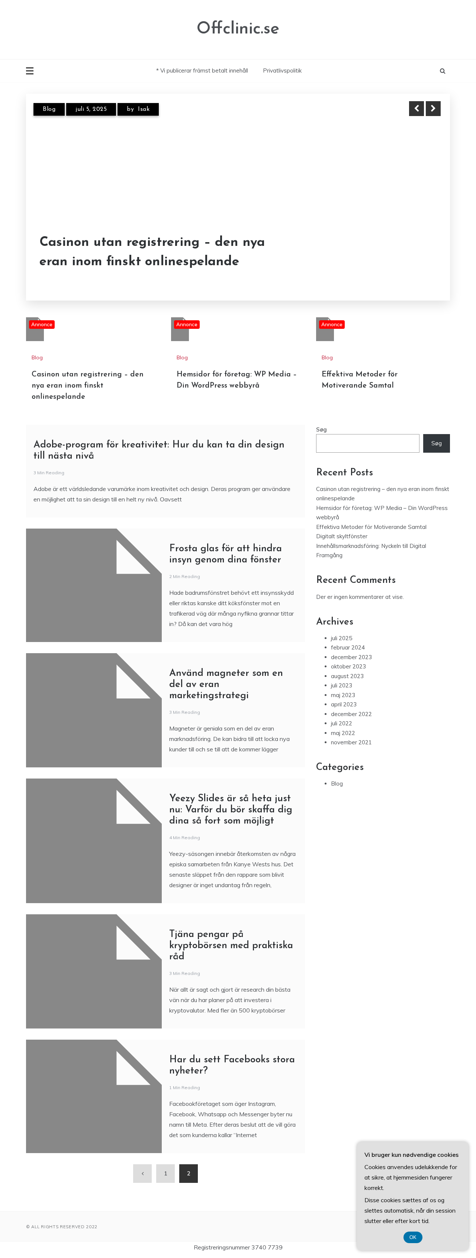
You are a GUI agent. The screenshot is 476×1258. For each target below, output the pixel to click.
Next (433, 108)
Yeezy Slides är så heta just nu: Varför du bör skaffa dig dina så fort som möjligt (230, 810)
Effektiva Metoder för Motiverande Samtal (371, 526)
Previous (416, 108)
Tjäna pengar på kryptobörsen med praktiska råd (231, 946)
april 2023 (344, 704)
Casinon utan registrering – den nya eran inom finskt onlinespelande (152, 252)
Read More (419, 253)
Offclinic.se (238, 29)
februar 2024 (348, 647)
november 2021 (351, 742)
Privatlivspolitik (282, 70)
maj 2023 (343, 695)
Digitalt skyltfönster (341, 536)
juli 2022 (341, 723)
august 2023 (347, 676)
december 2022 (351, 714)
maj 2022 (343, 732)
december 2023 (351, 657)
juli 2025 (341, 638)
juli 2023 (341, 685)
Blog (49, 109)
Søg (321, 429)
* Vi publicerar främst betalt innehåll (202, 70)
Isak (143, 109)
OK (412, 1237)
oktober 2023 (348, 666)
